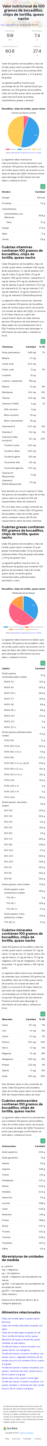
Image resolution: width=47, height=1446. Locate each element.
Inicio (3, 25)
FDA (4, 328)
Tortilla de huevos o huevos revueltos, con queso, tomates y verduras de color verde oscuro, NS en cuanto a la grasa (23, 1385)
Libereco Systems (26, 1433)
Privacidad (27, 1439)
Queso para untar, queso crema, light (20, 1378)
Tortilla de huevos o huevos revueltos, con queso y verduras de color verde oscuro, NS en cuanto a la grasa (23, 1371)
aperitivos (16, 1303)
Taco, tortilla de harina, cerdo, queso (20, 1336)
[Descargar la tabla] (42, 186)
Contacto (38, 1439)
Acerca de (16, 1439)
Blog (7, 1439)
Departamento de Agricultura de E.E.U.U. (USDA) (26, 153)
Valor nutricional (12, 25)
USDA (23, 173)
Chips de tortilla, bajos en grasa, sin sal (21, 1332)
